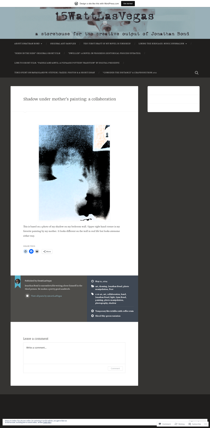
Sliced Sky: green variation (107, 315)
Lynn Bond (121, 297)
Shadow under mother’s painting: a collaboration (69, 99)
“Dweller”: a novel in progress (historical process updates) (104, 53)
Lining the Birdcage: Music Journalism (161, 43)
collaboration (113, 294)
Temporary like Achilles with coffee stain (114, 310)
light (112, 297)
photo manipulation (113, 299)
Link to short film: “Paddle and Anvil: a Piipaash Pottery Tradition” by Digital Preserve (67, 63)
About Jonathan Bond (27, 43)
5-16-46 (98, 294)
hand (123, 294)
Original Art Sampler (63, 43)
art (96, 286)
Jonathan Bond (115, 286)
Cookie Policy (47, 422)
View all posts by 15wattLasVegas (46, 295)
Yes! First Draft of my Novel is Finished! (107, 43)
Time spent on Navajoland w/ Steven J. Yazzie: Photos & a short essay (54, 72)
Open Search (197, 73)
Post (111, 289)
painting (99, 299)
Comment (115, 368)
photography (101, 302)
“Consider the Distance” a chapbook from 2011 (130, 72)
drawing (103, 286)
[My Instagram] (105, 22)
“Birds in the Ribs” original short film (37, 53)
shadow (112, 302)
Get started (128, 3)
